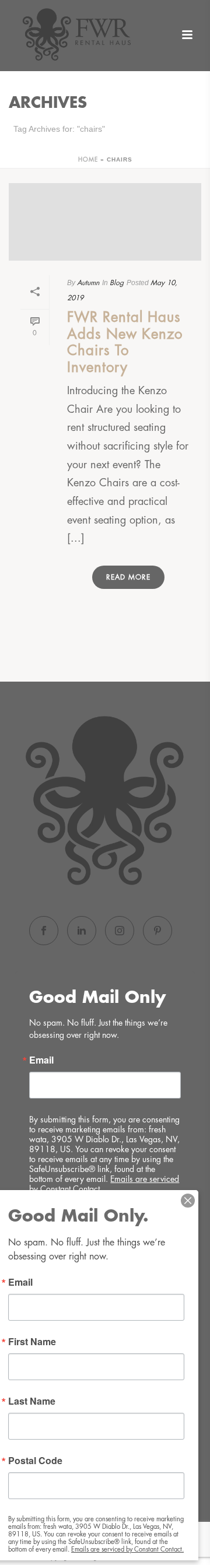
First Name (32, 1341)
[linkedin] (81, 930)
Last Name (31, 1401)
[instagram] (119, 930)
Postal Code (35, 1460)
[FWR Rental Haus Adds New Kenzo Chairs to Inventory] (105, 221)
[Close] (188, 1201)
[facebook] (43, 930)
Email (41, 1060)
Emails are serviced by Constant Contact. (127, 1549)
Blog (117, 282)
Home (88, 160)
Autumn (88, 282)
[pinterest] (157, 930)
